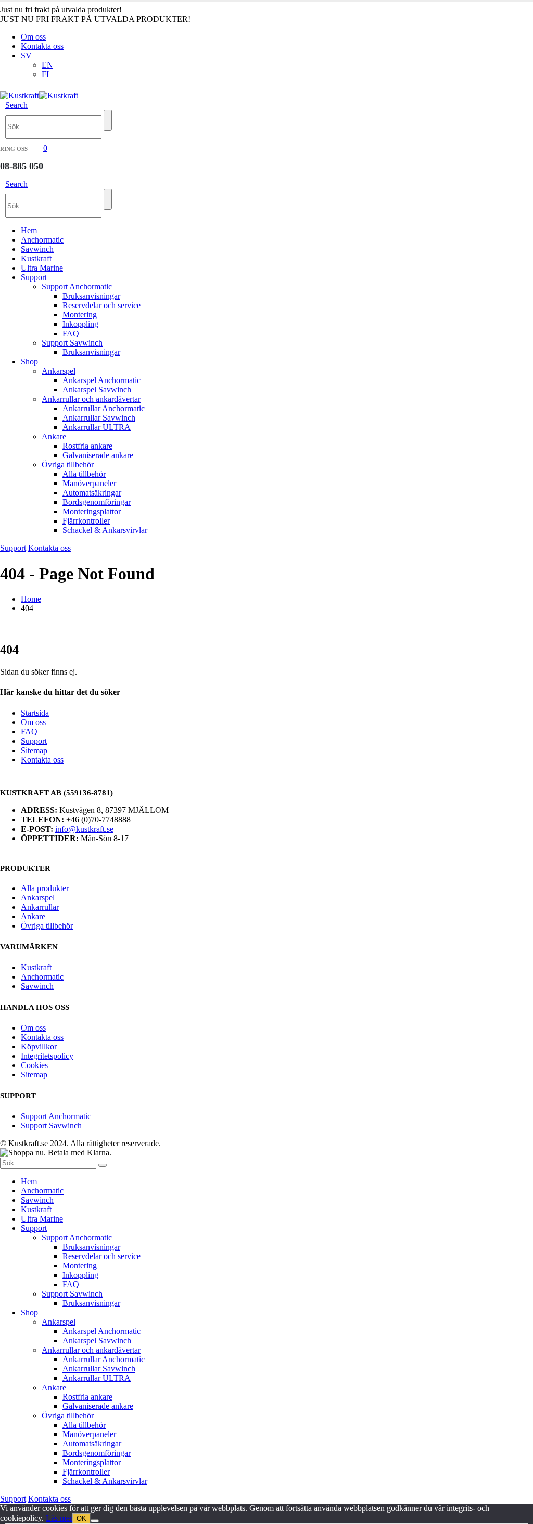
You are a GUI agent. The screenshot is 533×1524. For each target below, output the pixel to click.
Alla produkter (45, 888)
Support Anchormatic (77, 286)
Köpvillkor (39, 1046)
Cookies (34, 1065)
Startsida (35, 712)
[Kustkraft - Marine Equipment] (39, 95)
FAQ (70, 333)
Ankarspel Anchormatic (101, 380)
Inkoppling (80, 324)
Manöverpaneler (89, 483)
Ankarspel (58, 370)
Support (34, 277)
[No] (95, 1520)
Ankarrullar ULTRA (96, 427)
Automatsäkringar (91, 492)
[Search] (108, 120)
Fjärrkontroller (86, 520)
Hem (29, 230)
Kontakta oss (42, 46)
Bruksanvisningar (91, 295)
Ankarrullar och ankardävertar (91, 399)
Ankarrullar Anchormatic (103, 408)
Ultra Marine (42, 267)
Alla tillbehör (84, 473)
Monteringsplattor (91, 511)
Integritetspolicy (47, 1055)
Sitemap (34, 750)
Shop (29, 361)
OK (81, 1518)
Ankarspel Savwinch (96, 389)
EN (47, 64)
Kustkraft (36, 258)
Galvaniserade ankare (97, 455)
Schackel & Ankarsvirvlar (104, 530)
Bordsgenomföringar (96, 502)
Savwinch (37, 249)
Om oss (33, 36)
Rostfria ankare (87, 445)
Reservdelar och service (101, 305)
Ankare (54, 436)
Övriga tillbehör (68, 464)
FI (45, 74)
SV (26, 55)
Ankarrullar (40, 907)
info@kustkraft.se (84, 828)
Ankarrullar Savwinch (98, 417)
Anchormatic (42, 239)
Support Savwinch (72, 342)
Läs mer (59, 1518)
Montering (79, 314)
